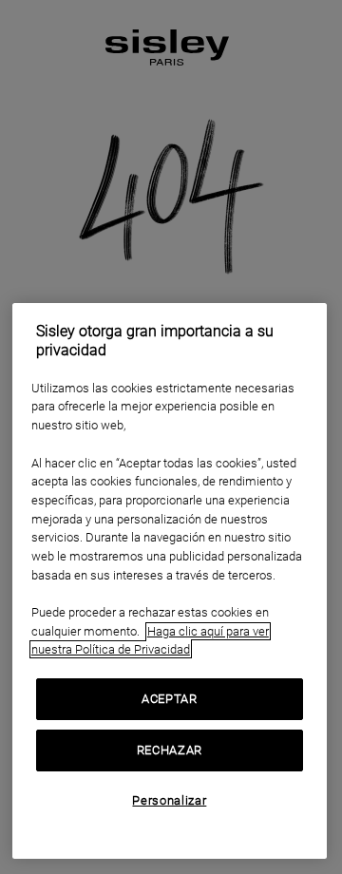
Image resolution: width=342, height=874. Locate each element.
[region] (169, 581)
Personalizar (169, 800)
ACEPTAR (170, 699)
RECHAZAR (169, 750)
